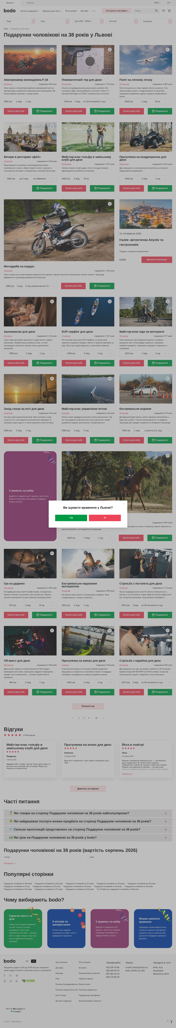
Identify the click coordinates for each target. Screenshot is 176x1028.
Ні (105, 518)
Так (71, 518)
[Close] (124, 504)
